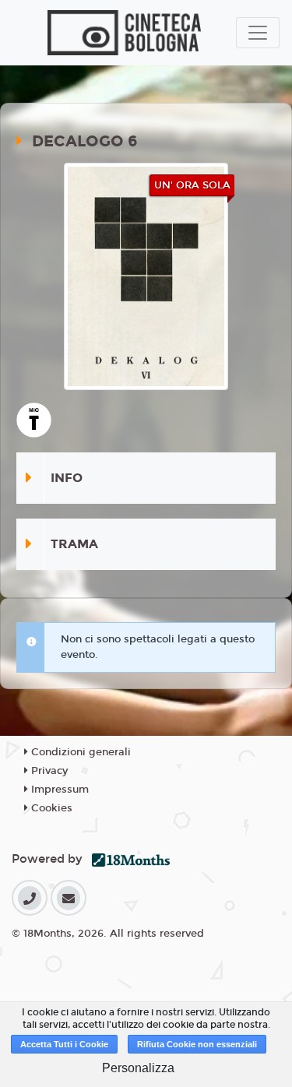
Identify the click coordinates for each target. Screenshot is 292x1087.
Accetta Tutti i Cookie (64, 1044)
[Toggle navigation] (258, 32)
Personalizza (138, 1068)
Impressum (58, 789)
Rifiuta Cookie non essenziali (197, 1044)
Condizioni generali (79, 752)
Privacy (48, 771)
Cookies (50, 808)
